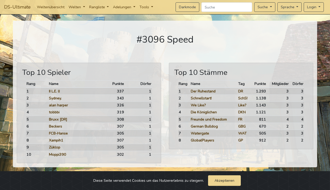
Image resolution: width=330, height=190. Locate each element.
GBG (242, 126)
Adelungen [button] (122, 7)
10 (29, 154)
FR (240, 119)
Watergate (200, 133)
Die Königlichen (204, 112)
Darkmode (187, 7)
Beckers (55, 126)
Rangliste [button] (97, 7)
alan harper (58, 105)
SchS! (243, 98)
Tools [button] (144, 7)
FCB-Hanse (58, 133)
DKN (242, 112)
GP (240, 140)
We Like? (198, 105)
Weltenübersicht (50, 7)
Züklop (54, 147)
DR (240, 91)
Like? (242, 105)
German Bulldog (204, 126)
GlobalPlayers (202, 140)
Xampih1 (56, 140)
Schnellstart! (201, 98)
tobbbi (54, 112)
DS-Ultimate (17, 7)
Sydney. (55, 98)
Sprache (288, 7)
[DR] (63, 119)
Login (312, 7)
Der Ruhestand (203, 91)
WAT (242, 133)
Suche (263, 7)
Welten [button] (75, 7)
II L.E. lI (54, 91)
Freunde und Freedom (209, 119)
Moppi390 (57, 154)
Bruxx (54, 119)
